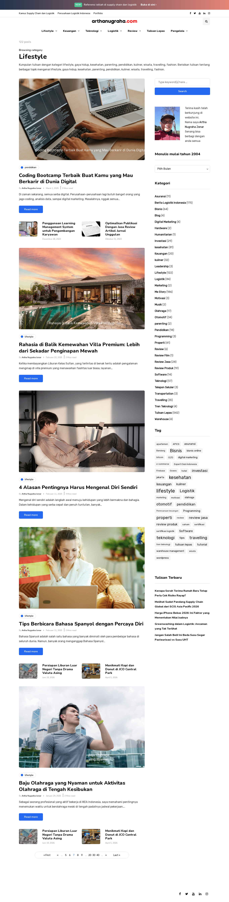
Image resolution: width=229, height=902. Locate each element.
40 (97, 855)
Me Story (160, 291)
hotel (184, 470)
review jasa (198, 517)
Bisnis (158, 209)
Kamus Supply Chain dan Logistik (36, 13)
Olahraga (160, 311)
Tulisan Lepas (156, 31)
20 (89, 855)
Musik (158, 304)
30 (93, 855)
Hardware (161, 228)
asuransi (190, 443)
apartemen (162, 444)
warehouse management (170, 551)
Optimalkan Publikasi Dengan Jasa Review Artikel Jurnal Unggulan (121, 229)
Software (161, 374)
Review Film (162, 355)
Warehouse (162, 419)
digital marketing (187, 457)
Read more (31, 209)
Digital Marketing (165, 221)
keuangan (163, 484)
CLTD (170, 457)
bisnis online (194, 450)
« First (47, 855)
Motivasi (160, 298)
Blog (157, 215)
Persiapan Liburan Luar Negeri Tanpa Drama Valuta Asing (59, 669)
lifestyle (165, 490)
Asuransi (160, 196)
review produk (167, 524)
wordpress (162, 557)
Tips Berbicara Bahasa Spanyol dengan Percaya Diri (81, 623)
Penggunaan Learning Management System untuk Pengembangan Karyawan (58, 229)
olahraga (189, 497)
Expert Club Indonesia (185, 464)
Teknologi (91, 31)
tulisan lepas (183, 544)
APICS (176, 444)
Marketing (161, 285)
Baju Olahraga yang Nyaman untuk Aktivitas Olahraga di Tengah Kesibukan (72, 786)
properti (164, 517)
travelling (198, 537)
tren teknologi (163, 544)
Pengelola (177, 31)
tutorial (202, 544)
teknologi (165, 537)
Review (132, 31)
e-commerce (162, 464)
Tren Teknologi (164, 406)
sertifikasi (199, 524)
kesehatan (161, 247)
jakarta (160, 477)
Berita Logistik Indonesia (170, 202)
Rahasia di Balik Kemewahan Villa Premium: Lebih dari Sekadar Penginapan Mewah (79, 347)
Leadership (162, 266)
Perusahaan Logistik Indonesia (74, 13)
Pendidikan (162, 330)
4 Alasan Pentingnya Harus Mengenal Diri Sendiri (78, 487)
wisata (192, 551)
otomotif (164, 504)
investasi (200, 471)
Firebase (160, 471)
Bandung (160, 450)
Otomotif (160, 317)
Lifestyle (48, 31)
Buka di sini (148, 4)
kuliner (159, 260)
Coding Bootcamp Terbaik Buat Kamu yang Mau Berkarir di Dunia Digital (76, 178)
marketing (161, 497)
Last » (116, 855)
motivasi (175, 497)
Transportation (164, 393)
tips (182, 537)
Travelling (161, 400)
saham (185, 524)
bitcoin (159, 457)
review (180, 517)
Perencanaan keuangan (167, 511)
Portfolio (98, 13)
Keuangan (69, 31)
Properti (160, 342)
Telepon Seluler (164, 387)
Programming (163, 336)
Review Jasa (162, 361)
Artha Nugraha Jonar (31, 188)
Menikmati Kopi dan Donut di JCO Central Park (120, 669)
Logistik (113, 31)
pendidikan (186, 504)
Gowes (173, 471)
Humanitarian (163, 234)
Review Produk (164, 368)
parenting (161, 323)
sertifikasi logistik (165, 531)
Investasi (160, 240)
